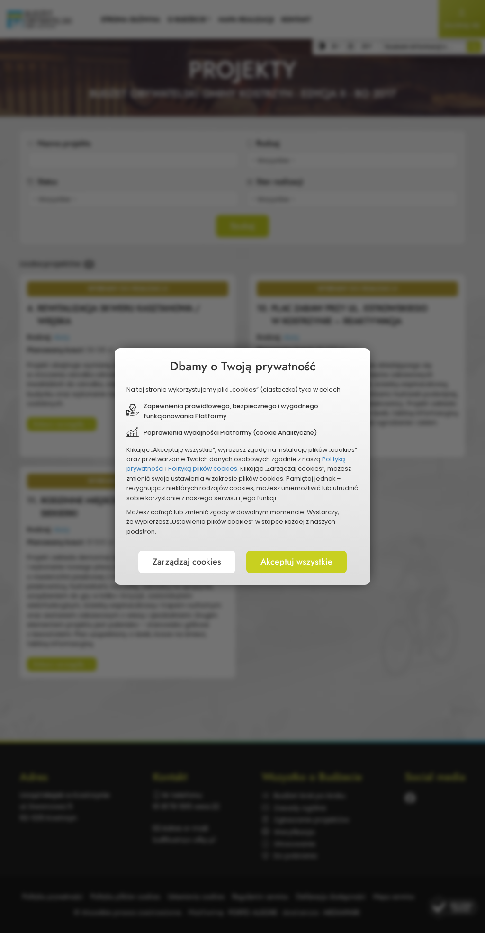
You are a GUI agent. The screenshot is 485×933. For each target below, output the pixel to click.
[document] (242, 466)
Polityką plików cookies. (203, 469)
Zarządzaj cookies (187, 562)
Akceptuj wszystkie (296, 562)
